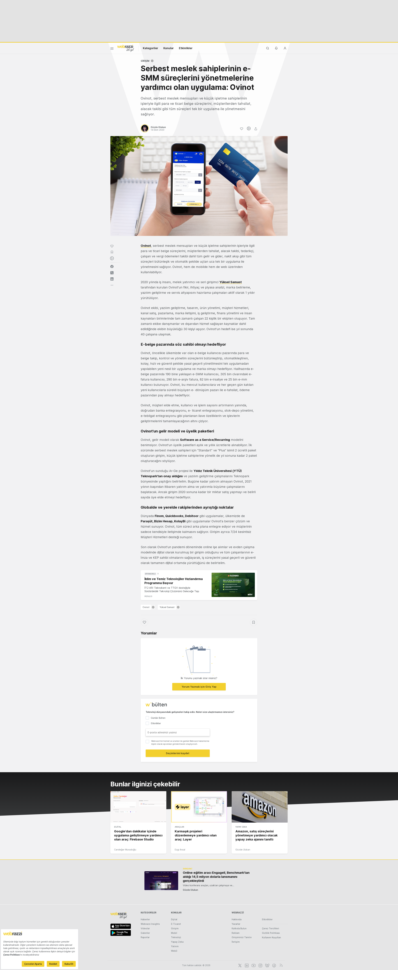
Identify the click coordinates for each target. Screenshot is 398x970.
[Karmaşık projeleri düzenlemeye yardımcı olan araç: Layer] (199, 807)
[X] (239, 965)
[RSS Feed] (280, 965)
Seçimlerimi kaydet (177, 753)
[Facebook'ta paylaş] (111, 266)
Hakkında (236, 919)
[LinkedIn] (246, 965)
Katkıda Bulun (239, 928)
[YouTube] (253, 965)
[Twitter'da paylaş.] (111, 272)
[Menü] (111, 49)
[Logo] (125, 48)
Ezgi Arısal (180, 849)
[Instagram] (260, 965)
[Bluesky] (267, 965)
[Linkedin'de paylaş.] (111, 279)
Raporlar (145, 937)
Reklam (236, 933)
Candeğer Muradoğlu (125, 849)
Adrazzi (148, 596)
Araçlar (179, 827)
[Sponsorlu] (233, 585)
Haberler (145, 919)
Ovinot (146, 607)
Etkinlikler (185, 48)
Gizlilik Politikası (271, 933)
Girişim (145, 61)
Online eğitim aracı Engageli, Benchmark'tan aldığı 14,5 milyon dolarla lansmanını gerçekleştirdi (216, 877)
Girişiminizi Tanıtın (242, 937)
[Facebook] (274, 965)
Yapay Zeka (241, 827)
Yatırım (175, 946)
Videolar (145, 928)
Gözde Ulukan (242, 849)
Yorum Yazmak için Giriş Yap (199, 686)
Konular (168, 48)
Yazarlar (236, 924)
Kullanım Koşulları (271, 937)
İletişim (236, 941)
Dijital (117, 827)
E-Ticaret (176, 924)
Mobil (174, 933)
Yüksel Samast (167, 607)
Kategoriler (150, 48)
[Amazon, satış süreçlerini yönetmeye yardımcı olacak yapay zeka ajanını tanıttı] (260, 807)
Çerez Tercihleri (270, 928)
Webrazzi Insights (150, 924)
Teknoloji (176, 937)
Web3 (174, 950)
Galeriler (145, 933)
